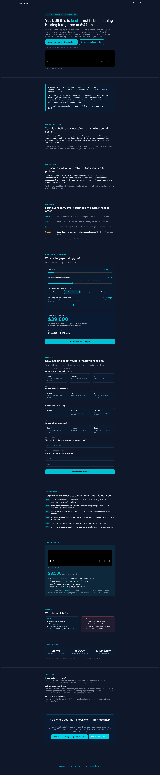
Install (70, 766)
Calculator (62, 766)
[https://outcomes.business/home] (24, 2)
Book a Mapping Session (91, 42)
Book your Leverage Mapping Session (69, 737)
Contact (85, 766)
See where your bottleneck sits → (61, 42)
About (77, 766)
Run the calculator (98, 737)
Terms (92, 766)
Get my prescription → (80, 472)
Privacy (99, 766)
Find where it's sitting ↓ (80, 341)
